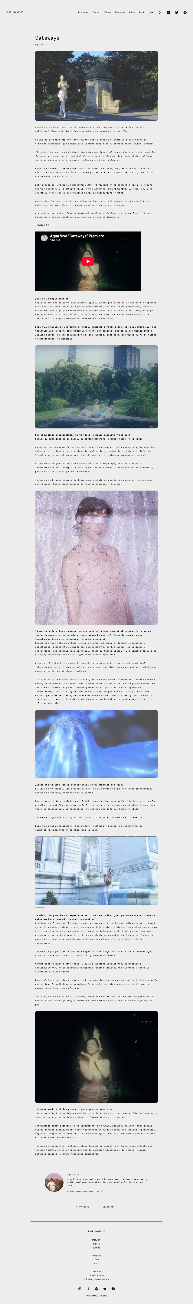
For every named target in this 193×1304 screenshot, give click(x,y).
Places (96, 1243)
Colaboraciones (96, 1275)
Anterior (84, 1206)
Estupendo (41, 205)
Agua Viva (41, 44)
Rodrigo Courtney (46, 188)
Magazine (96, 1255)
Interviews (97, 1239)
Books (96, 1263)
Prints (96, 1259)
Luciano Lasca (117, 205)
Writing (96, 1247)
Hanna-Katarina (95, 188)
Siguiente (109, 1206)
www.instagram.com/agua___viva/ (85, 1191)
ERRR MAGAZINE (14, 12)
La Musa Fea (136, 188)
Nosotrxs (96, 1271)
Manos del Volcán (60, 192)
